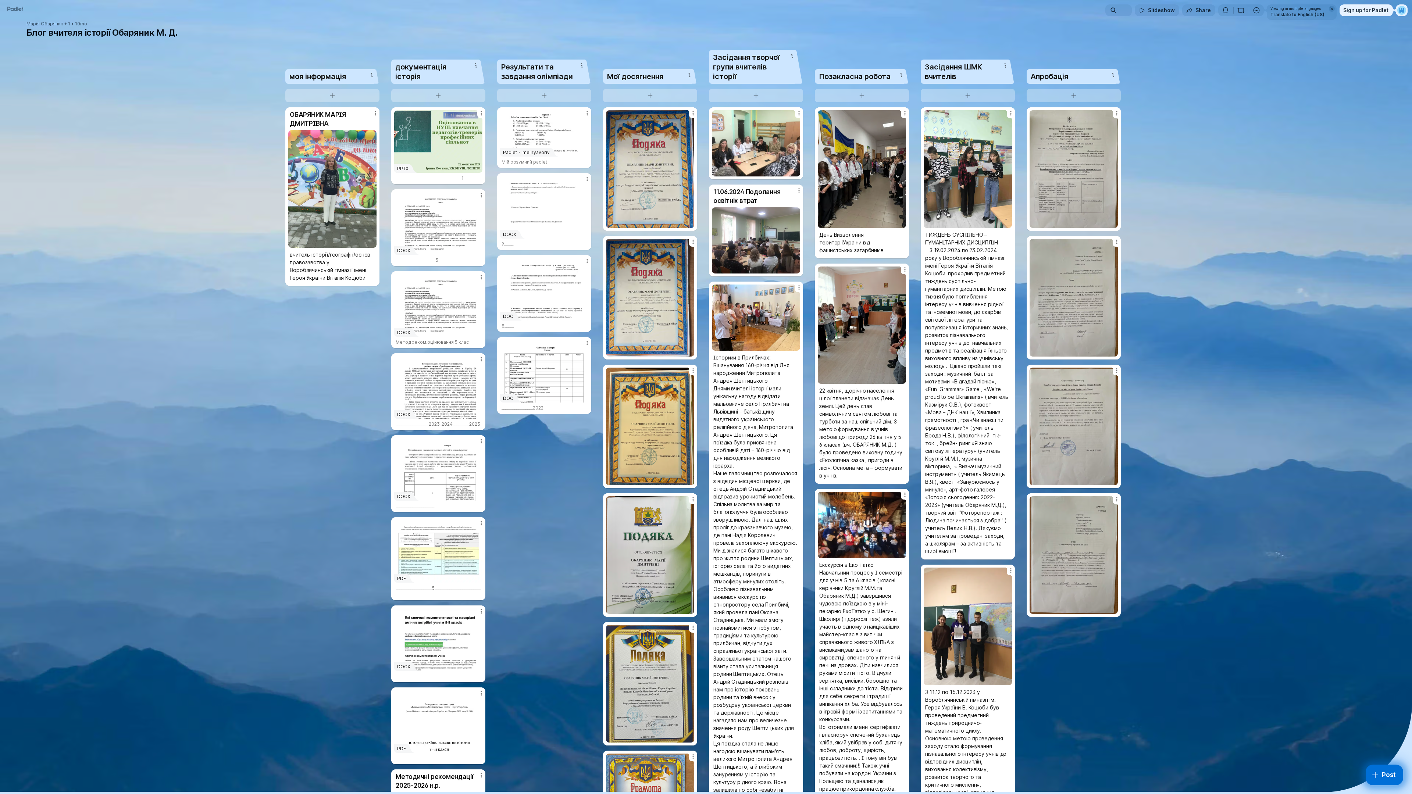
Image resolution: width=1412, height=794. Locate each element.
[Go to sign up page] (1402, 10)
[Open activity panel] (1225, 10)
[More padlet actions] (1256, 10)
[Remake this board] (1241, 10)
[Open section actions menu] (372, 75)
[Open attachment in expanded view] (332, 189)
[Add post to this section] (332, 95)
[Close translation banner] (1332, 9)
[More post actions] (375, 113)
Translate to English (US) (1297, 14)
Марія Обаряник (44, 23)
